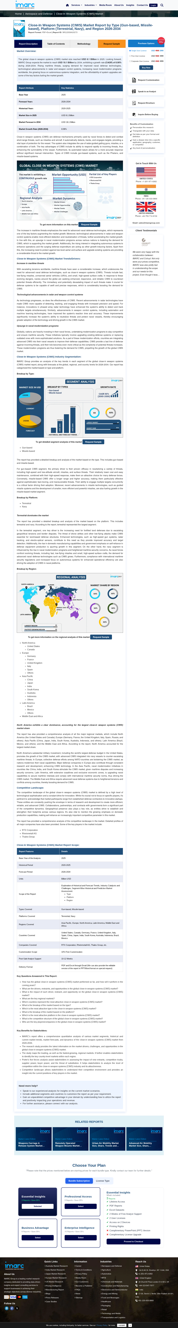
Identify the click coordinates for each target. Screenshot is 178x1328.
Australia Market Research (57, 1266)
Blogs (48, 1294)
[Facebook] (12, 1308)
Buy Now (146, 67)
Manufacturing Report (55, 1290)
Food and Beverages (110, 1298)
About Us (119, 5)
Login (153, 5)
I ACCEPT (121, 1325)
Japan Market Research (56, 1274)
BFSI (104, 1278)
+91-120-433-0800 (146, 1300)
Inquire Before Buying (148, 114)
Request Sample (89, 224)
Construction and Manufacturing (115, 1286)
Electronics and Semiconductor (114, 1290)
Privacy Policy (102, 1325)
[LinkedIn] (7, 1308)
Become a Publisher (84, 1286)
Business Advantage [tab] (35, 1229)
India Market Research (55, 1270)
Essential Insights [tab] (33, 1198)
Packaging (106, 1306)
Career (78, 1266)
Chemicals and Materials (112, 1282)
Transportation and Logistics (113, 1317)
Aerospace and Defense (112, 1266)
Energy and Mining (109, 1294)
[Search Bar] (162, 5)
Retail (104, 1309)
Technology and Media (111, 1313)
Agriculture (106, 1270)
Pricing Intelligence (53, 1286)
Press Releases (52, 1298)
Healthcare (106, 1301)
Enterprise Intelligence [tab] (79, 1229)
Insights (130, 5)
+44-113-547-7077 (146, 1285)
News (78, 1294)
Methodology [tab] (83, 44)
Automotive (106, 1274)
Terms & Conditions (84, 1270)
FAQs (78, 1290)
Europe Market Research (56, 1278)
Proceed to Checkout (133, 1241)
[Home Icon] (67, 5)
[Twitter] (17, 1308)
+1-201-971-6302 (145, 1274)
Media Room (105, 5)
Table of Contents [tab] (56, 44)
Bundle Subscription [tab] (79, 1181)
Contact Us (142, 5)
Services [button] (76, 5)
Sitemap (79, 1298)
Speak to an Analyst (147, 91)
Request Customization (148, 80)
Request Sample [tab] (112, 44)
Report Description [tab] (28, 44)
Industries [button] (90, 5)
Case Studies (51, 1301)
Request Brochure (146, 103)
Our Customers (82, 1282)
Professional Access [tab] (78, 1198)
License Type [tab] (102, 1181)
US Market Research (54, 1282)
